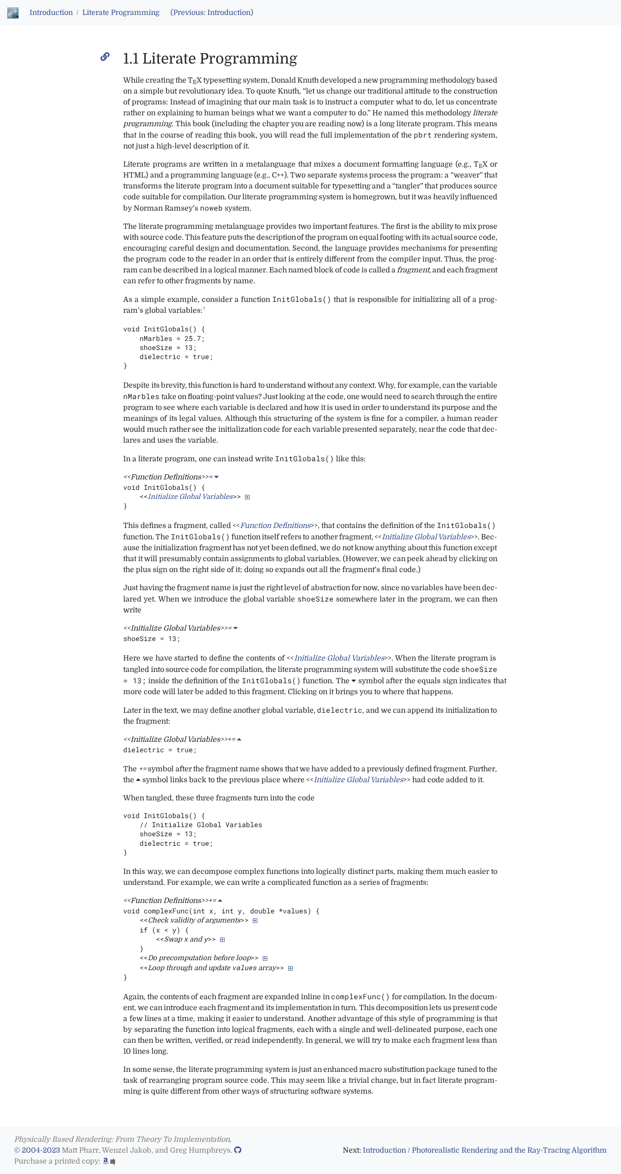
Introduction (51, 13)
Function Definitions (275, 526)
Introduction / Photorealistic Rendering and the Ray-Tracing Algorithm (485, 1150)
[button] (247, 496)
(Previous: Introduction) (211, 13)
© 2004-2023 (37, 1150)
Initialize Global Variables (190, 497)
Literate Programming (121, 13)
